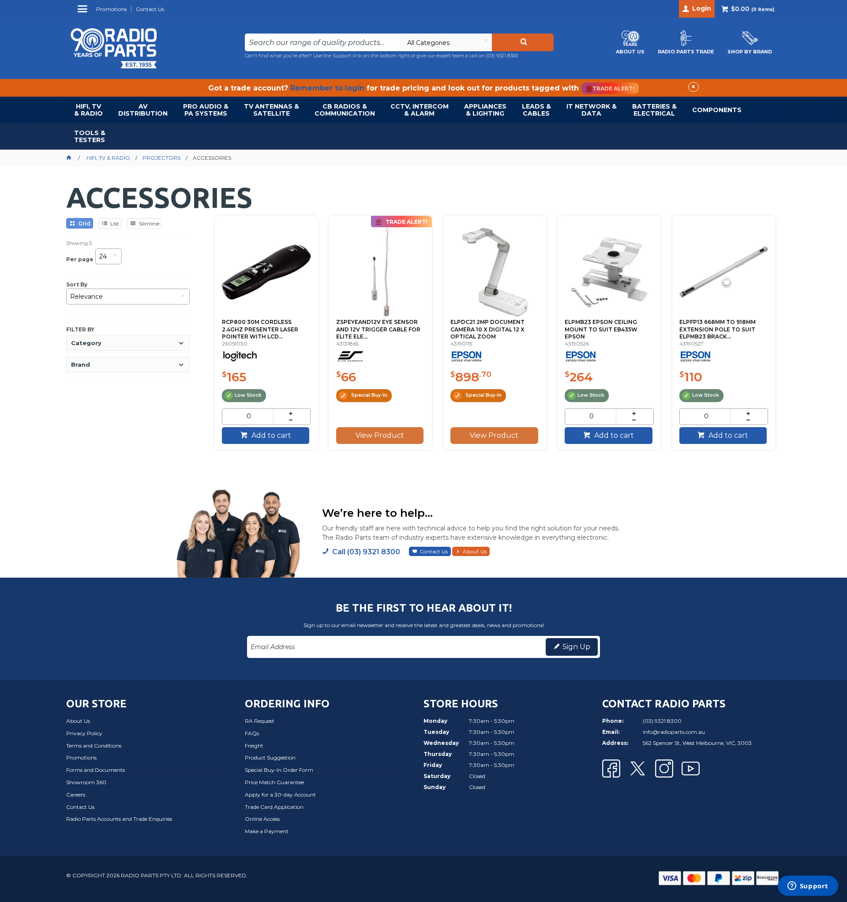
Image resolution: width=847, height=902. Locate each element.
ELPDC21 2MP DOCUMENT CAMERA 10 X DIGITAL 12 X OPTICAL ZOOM (487, 329)
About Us (475, 551)
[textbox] (322, 42)
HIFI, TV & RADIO (88, 109)
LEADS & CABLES (536, 109)
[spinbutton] (248, 417)
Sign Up (576, 647)
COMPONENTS (717, 110)
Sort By (76, 285)
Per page (80, 259)
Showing (79, 243)
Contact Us (434, 551)
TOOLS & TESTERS (89, 136)
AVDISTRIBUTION (143, 109)
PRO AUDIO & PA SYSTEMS (206, 109)
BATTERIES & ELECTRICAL (654, 109)
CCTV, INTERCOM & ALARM (419, 109)
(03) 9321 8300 (502, 56)
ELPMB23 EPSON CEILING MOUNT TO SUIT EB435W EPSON (601, 329)
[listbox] (445, 42)
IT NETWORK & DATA (591, 109)
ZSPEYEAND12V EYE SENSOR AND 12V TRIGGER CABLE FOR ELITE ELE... (378, 329)
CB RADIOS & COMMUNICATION (345, 109)
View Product (380, 435)
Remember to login (327, 88)
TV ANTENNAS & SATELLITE (271, 109)
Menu (83, 12)
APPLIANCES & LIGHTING (485, 109)
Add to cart (270, 435)
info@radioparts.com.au (674, 732)
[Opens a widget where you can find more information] (807, 887)
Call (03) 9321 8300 (366, 552)
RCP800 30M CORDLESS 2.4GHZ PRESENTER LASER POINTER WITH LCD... (260, 329)
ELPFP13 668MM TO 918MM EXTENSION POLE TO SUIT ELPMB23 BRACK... (717, 329)
